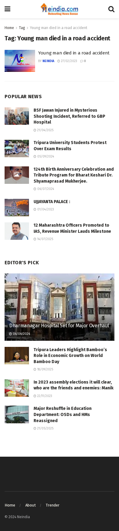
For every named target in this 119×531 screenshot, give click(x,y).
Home (9, 28)
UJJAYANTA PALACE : (52, 201)
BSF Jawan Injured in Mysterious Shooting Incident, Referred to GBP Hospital (69, 116)
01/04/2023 (45, 209)
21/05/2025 (44, 428)
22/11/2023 (44, 396)
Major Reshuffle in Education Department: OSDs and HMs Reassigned (63, 414)
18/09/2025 (44, 369)
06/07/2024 (45, 189)
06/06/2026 (21, 334)
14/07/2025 (44, 239)
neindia (48, 61)
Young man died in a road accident (58, 28)
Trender (53, 505)
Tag (22, 28)
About (30, 505)
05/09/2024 (45, 156)
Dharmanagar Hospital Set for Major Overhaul (59, 326)
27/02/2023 (68, 61)
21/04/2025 (44, 130)
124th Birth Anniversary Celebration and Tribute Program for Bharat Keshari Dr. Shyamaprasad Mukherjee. (74, 175)
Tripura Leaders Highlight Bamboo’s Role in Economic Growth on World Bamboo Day (70, 355)
